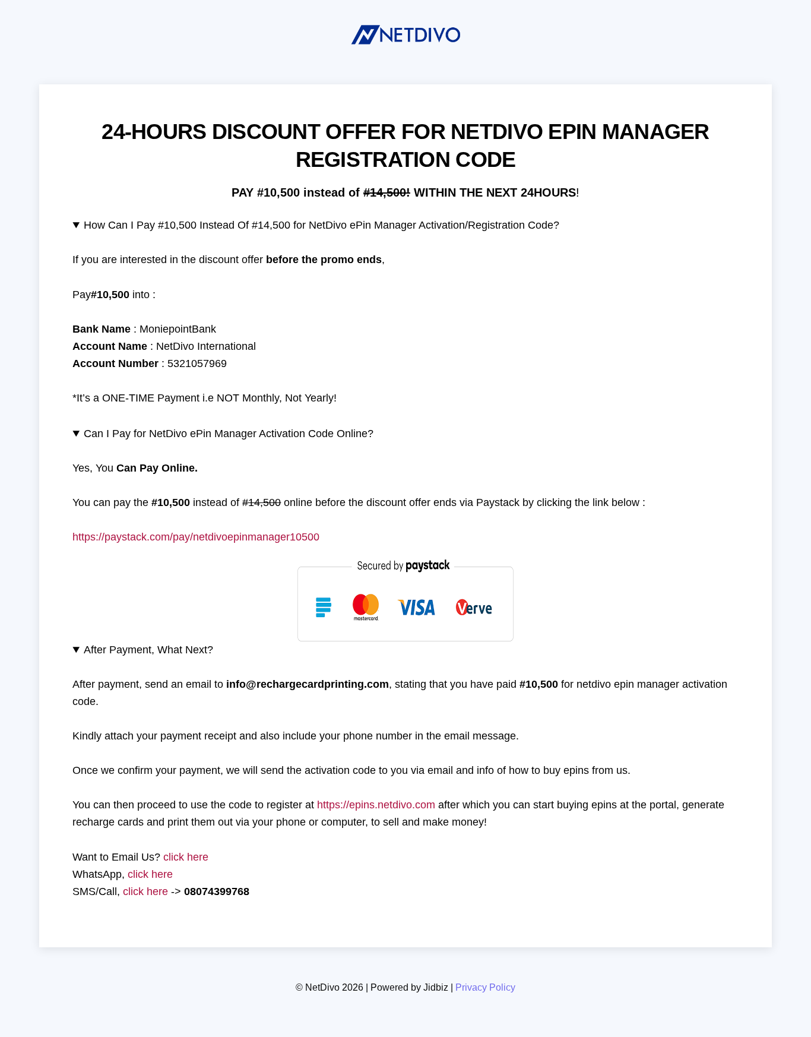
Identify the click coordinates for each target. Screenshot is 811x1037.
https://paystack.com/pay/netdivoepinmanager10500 (195, 537)
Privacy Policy (485, 987)
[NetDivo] (405, 48)
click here (185, 857)
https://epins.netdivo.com (376, 805)
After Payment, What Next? (148, 650)
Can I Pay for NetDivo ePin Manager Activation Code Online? (228, 434)
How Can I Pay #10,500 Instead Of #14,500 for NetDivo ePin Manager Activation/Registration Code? (321, 225)
